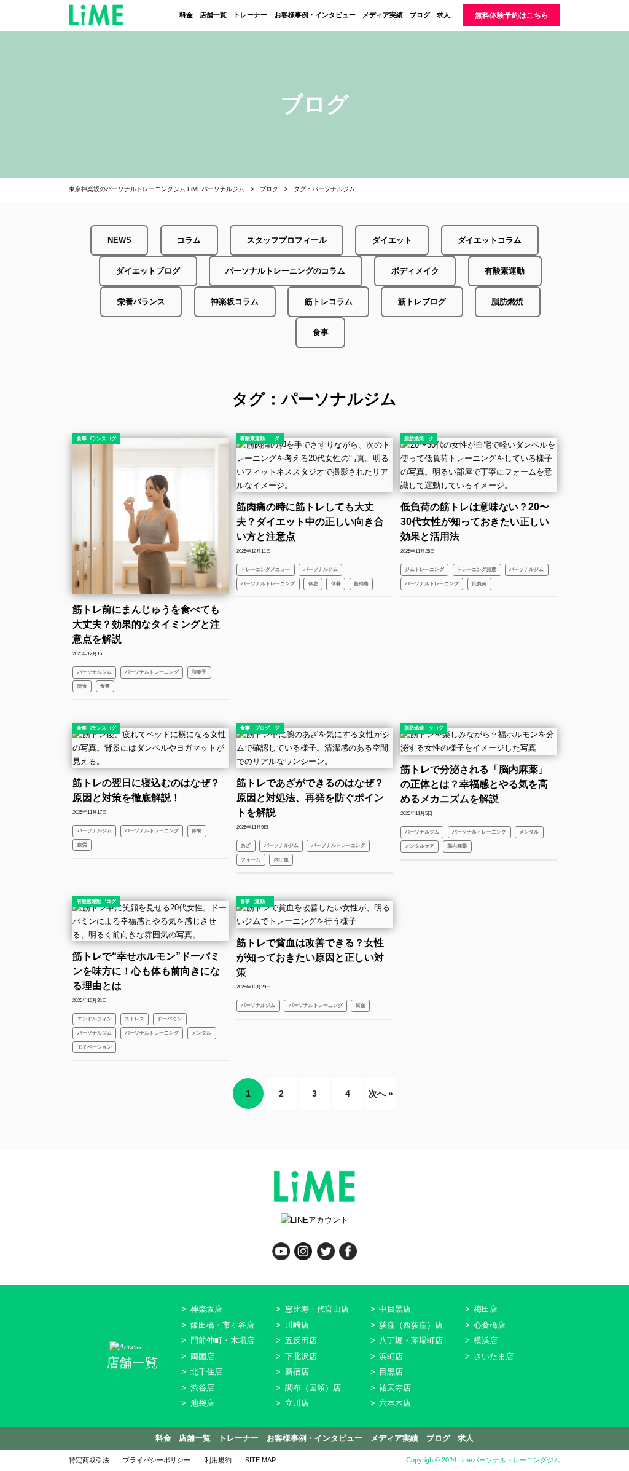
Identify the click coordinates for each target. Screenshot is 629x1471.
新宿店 (297, 1371)
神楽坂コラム (235, 301)
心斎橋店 (490, 1325)
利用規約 (218, 1460)
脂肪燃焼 (507, 301)
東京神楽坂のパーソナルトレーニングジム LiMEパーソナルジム (156, 189)
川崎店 (297, 1325)
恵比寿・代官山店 (317, 1309)
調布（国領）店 (313, 1387)
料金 (186, 14)
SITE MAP (260, 1460)
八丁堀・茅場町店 (411, 1340)
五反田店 (301, 1340)
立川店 (297, 1403)
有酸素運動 (505, 270)
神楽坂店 (206, 1309)
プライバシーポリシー (156, 1460)
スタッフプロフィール (287, 240)
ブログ (420, 14)
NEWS (119, 240)
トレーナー (250, 14)
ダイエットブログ (148, 270)
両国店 (202, 1356)
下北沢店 (301, 1356)
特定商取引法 (89, 1460)
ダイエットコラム (490, 240)
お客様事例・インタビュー (315, 14)
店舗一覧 (213, 14)
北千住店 (206, 1371)
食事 (321, 332)
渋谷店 (202, 1387)
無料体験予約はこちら (512, 15)
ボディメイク (415, 270)
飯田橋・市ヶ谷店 (222, 1325)
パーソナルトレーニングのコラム (285, 270)
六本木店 (395, 1403)
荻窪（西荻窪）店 (411, 1325)
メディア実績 (382, 14)
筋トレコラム (329, 301)
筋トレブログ (422, 301)
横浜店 (486, 1340)
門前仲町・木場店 (222, 1340)
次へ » (381, 1093)
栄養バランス (141, 301)
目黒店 (391, 1371)
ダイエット (392, 240)
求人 (443, 14)
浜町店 (391, 1356)
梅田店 (486, 1309)
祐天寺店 (395, 1387)
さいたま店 (494, 1356)
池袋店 (202, 1403)
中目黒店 (395, 1309)
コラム (189, 240)
